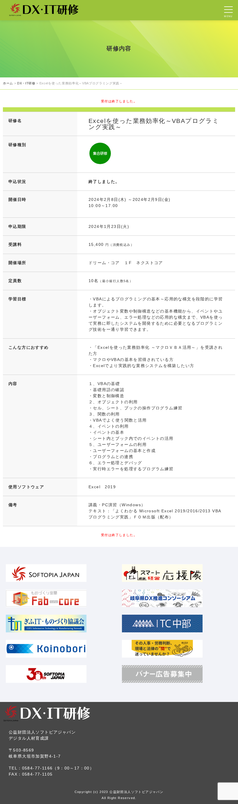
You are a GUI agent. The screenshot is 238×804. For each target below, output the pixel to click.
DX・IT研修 (26, 83)
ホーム (8, 83)
